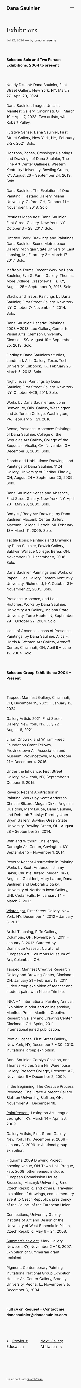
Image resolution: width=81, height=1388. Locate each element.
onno (38, 40)
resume (51, 40)
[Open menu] (72, 8)
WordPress (35, 1379)
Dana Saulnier (23, 8)
